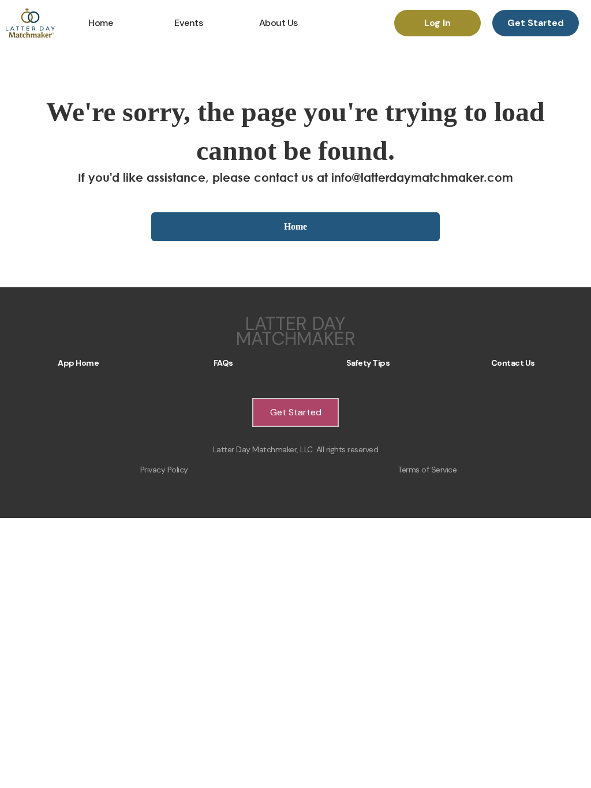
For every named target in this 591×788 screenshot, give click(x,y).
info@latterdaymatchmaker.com (422, 177)
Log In (437, 23)
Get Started (535, 23)
